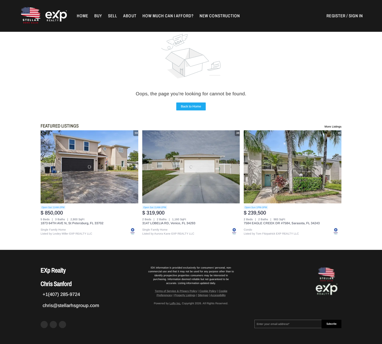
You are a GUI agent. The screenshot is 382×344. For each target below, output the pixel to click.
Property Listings (184, 295)
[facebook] (44, 324)
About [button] (129, 16)
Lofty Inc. (175, 303)
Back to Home (191, 106)
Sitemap (203, 295)
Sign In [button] (356, 16)
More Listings (333, 126)
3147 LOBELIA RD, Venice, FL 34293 (168, 223)
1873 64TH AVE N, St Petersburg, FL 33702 (72, 223)
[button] (30, 16)
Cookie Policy (207, 291)
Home (82, 16)
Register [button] (335, 16)
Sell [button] (112, 16)
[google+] (62, 324)
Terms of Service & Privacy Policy (176, 291)
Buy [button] (98, 16)
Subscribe (331, 323)
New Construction (220, 16)
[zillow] (53, 324)
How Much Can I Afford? (168, 16)
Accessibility (218, 295)
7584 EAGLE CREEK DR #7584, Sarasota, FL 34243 (282, 223)
